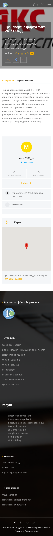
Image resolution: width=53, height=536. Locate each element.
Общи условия (9, 494)
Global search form (11, 344)
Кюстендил (21, 48)
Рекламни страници (12, 374)
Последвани (38, 173)
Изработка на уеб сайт (13, 354)
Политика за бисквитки (14, 504)
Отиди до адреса (13, 278)
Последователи (14, 173)
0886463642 (18, 204)
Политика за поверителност (16, 499)
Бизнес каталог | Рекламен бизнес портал (23, 349)
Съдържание (8, 80)
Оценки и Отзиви (25, 80)
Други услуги (23, 44)
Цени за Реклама (10, 384)
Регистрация (8, 369)
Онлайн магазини (11, 359)
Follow (25, 183)
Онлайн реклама (10, 364)
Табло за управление (13, 379)
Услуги (34, 44)
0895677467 (8, 467)
